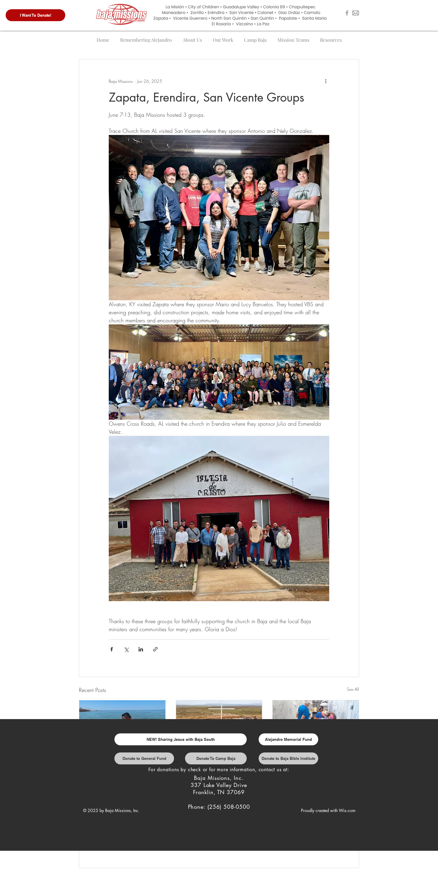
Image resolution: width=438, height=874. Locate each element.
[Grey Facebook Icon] (347, 13)
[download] (355, 13)
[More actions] (325, 81)
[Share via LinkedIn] (141, 649)
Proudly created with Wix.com (328, 810)
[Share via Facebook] (111, 649)
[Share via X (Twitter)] (126, 649)
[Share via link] (155, 649)
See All (353, 689)
